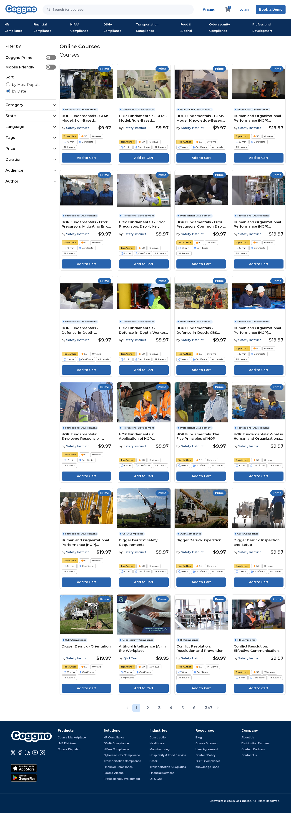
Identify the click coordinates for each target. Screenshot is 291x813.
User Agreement (207, 749)
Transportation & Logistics (168, 767)
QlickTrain (130, 658)
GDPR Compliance (208, 761)
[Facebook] (20, 752)
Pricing (209, 9)
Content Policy (206, 755)
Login (244, 9)
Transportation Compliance (147, 28)
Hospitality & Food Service (168, 755)
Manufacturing (160, 749)
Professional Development (262, 28)
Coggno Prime (27, 57)
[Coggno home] (21, 9)
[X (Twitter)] (13, 752)
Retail (154, 761)
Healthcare (157, 743)
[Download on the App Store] (33, 768)
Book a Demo (271, 9)
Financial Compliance (42, 28)
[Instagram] (42, 752)
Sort (9, 77)
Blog (199, 737)
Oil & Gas (156, 779)
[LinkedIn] (27, 752)
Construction (158, 737)
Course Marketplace (72, 737)
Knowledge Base (207, 767)
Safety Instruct (77, 128)
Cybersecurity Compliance (219, 28)
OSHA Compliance (112, 28)
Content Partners (253, 749)
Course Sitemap (207, 743)
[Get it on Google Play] (33, 778)
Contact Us (249, 755)
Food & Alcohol (186, 28)
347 (208, 708)
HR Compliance (14, 28)
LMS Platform (67, 743)
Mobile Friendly (27, 67)
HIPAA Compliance (79, 28)
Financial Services (162, 773)
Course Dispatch (69, 749)
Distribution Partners (255, 743)
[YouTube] (35, 752)
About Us (247, 737)
